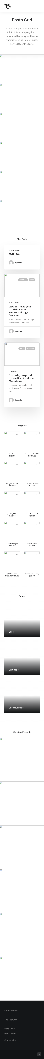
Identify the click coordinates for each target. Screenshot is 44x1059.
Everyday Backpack (12, 455)
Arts (32, 280)
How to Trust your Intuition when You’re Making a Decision (20, 311)
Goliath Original (12, 545)
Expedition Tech (32, 515)
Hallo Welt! (15, 254)
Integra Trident (12, 485)
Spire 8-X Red (32, 545)
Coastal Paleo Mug (31, 575)
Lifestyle (23, 280)
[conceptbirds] (8, 6)
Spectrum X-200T (32, 455)
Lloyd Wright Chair (12, 515)
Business (30, 348)
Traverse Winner (32, 485)
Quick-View (17, 434)
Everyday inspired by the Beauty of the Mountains (21, 378)
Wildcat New (12, 575)
